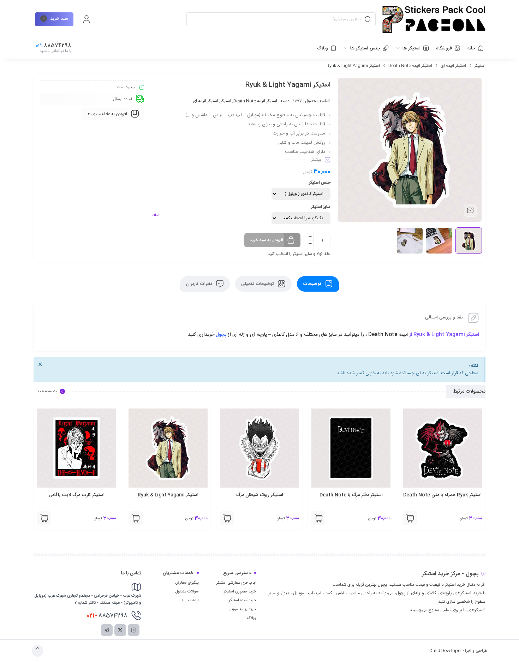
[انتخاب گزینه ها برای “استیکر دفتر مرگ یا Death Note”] (318, 518)
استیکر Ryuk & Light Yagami (168, 495)
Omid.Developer (445, 650)
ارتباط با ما (190, 600)
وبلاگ (251, 618)
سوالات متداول (187, 592)
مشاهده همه (47, 391)
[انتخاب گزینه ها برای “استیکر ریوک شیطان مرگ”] (227, 518)
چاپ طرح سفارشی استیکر (236, 583)
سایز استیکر (320, 206)
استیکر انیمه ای (453, 65)
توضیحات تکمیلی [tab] (258, 284)
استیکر (480, 65)
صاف (155, 215)
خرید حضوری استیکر (240, 592)
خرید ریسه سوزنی (242, 609)
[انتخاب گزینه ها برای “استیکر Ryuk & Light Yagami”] (136, 518)
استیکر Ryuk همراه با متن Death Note (442, 495)
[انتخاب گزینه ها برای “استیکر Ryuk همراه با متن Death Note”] (410, 518)
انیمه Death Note (387, 334)
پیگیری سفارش (187, 583)
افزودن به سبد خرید (266, 240)
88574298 (106, 616)
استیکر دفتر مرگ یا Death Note (351, 495)
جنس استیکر (319, 182)
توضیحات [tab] (312, 284)
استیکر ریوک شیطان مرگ (259, 495)
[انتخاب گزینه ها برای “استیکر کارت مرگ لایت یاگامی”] (44, 518)
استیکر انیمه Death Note (410, 65)
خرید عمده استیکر (242, 600)
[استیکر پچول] (433, 19)
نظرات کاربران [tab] (199, 284)
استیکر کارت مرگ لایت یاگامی (77, 495)
